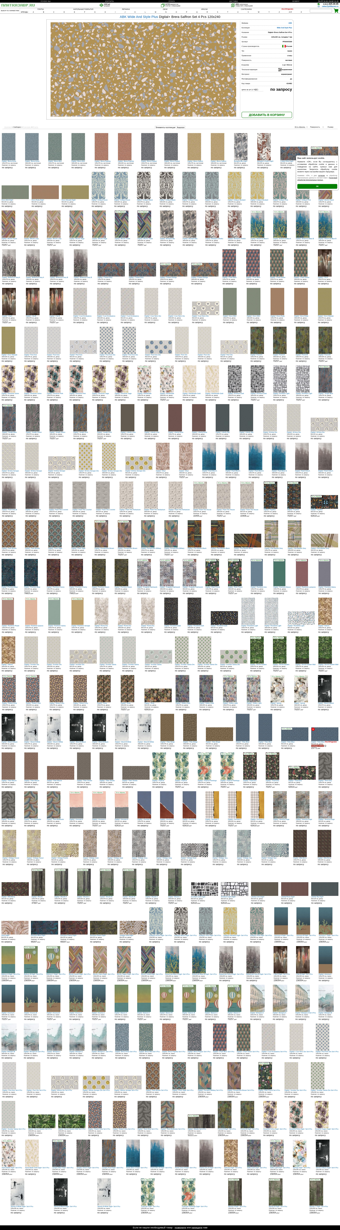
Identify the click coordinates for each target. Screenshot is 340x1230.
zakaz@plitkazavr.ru (330, 6)
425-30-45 (330, 4)
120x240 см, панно (160, 939)
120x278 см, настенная (10, 164)
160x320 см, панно (280, 1016)
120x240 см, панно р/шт (283, 939)
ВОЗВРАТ (295, 1)
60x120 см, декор (241, 164)
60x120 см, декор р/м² (249, 513)
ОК (317, 186)
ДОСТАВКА (233, 1)
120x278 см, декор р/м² (202, 513)
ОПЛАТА (171, 1)
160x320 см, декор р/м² (9, 242)
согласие (321, 175)
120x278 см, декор (100, 203)
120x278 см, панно (326, 977)
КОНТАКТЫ (109, 1)
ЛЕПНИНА (126, 9)
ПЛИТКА (40, 9)
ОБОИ (165, 9)
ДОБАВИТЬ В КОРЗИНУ (267, 115)
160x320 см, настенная (33, 164)
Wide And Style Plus (284, 28)
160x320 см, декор (122, 203)
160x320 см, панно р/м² (9, 1016)
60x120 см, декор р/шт (198, 900)
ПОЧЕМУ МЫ (46, 1)
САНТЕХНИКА (246, 9)
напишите (197, 1227)
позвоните (180, 1227)
